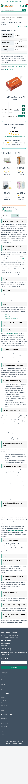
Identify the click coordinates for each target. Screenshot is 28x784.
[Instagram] (1, 659)
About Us (3, 697)
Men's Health (22, 66)
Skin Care (3, 682)
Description (6, 216)
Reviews (2, 710)
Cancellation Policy (5, 731)
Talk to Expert (23, 26)
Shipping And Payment (6, 723)
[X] (3, 659)
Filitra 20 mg (8, 314)
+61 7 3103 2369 (10, 1)
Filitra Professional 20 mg (11, 318)
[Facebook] (7, 659)
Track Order (18, 1)
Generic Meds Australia (18, 741)
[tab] (6, 216)
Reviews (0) (15, 216)
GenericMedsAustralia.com (16, 530)
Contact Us (3, 700)
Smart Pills (3, 679)
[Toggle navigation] (2, 13)
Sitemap (3, 708)
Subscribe (14, 667)
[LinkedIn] (5, 659)
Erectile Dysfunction (10, 17)
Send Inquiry (21, 116)
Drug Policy (3, 721)
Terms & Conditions (5, 729)
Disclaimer (3, 734)
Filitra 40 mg (8, 316)
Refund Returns (4, 726)
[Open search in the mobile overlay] (13, 10)
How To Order (4, 705)
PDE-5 (22, 258)
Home (2, 17)
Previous (3, 142)
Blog (2, 689)
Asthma (2, 687)
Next (25, 142)
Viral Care (3, 684)
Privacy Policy (4, 718)
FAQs (2, 702)
